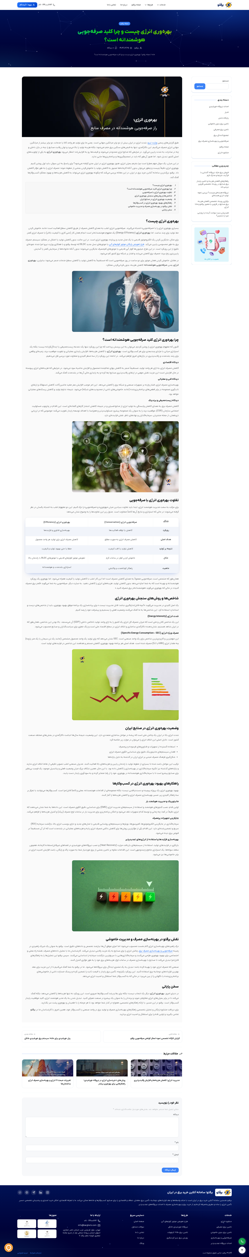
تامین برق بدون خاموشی (218, 123)
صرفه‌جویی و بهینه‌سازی (221, 1238)
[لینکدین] (40, 1192)
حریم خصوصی (22, 1253)
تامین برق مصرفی (221, 129)
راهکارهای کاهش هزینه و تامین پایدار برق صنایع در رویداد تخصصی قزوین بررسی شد (213, 184)
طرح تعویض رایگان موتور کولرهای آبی (126, 244)
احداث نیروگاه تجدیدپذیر (221, 1243)
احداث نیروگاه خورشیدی (219, 106)
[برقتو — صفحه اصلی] (224, 4)
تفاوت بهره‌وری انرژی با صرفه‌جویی (157, 192)
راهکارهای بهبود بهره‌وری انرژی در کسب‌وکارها (152, 203)
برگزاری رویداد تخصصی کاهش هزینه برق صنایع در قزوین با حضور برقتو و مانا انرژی (212, 204)
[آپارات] (26, 1192)
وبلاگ (141, 1243)
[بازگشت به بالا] (242, 1250)
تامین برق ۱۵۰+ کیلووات (177, 1232)
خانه (153, 54)
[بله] (19, 1192)
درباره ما (140, 1238)
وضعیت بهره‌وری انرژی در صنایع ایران (156, 199)
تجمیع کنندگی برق (221, 135)
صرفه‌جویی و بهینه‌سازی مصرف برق (213, 141)
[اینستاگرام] (47, 1192)
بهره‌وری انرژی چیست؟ (162, 185)
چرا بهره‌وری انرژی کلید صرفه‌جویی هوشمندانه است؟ (149, 189)
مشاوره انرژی (223, 152)
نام (177, 1142)
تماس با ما (139, 1232)
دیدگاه (176, 1114)
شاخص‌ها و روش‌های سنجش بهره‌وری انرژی (153, 196)
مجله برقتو (124, 23)
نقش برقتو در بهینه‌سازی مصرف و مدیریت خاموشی (150, 206)
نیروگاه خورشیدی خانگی (178, 1227)
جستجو (225, 81)
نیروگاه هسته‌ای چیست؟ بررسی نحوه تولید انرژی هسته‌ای (213, 194)
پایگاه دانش (223, 118)
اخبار (227, 112)
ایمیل (175, 1154)
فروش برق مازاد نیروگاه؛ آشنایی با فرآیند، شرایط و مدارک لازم (214, 174)
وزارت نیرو (152, 142)
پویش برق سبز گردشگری (177, 1238)
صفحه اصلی (139, 1221)
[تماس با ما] (242, 1241)
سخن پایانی (167, 210)
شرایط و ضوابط (36, 1253)
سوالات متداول (138, 1227)
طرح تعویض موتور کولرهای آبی (174, 1221)
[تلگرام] (33, 1192)
